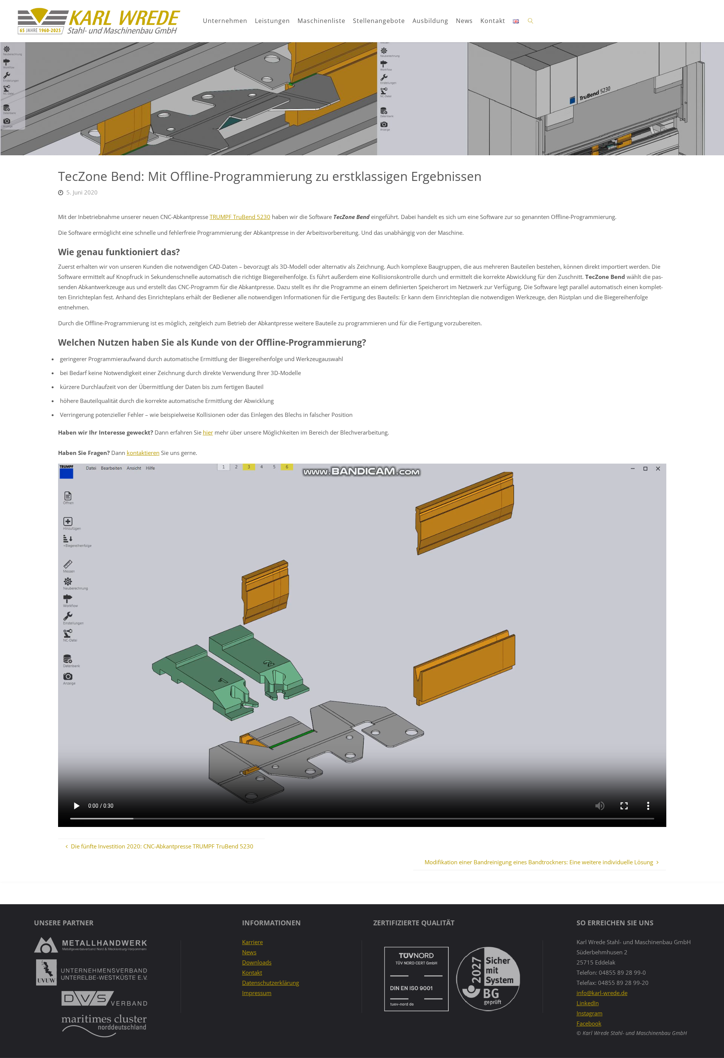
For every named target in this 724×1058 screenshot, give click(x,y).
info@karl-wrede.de (602, 993)
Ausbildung (430, 21)
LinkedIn (588, 1003)
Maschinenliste (321, 21)
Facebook (589, 1023)
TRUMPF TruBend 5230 (240, 216)
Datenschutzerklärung (270, 982)
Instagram (590, 1013)
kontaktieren (143, 452)
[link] (531, 21)
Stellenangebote (379, 21)
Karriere (252, 942)
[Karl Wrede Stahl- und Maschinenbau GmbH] (98, 21)
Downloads (257, 962)
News (464, 21)
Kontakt (492, 21)
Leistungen (272, 21)
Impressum (257, 993)
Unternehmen (225, 21)
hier (208, 432)
